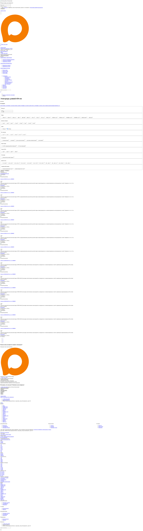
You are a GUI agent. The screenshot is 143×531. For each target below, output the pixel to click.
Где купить (5, 86)
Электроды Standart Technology (8, 59)
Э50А (1, 459)
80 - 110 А (2, 473)
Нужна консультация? (4, 55)
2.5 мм (1, 467)
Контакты (4, 87)
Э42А (1, 460)
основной (2, 480)
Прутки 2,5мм (5, 71)
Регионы (52, 426)
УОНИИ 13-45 (38, 105)
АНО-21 (17, 105)
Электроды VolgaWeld (7, 60)
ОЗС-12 (33, 105)
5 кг (1, 445)
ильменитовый (3, 479)
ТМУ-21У (58, 105)
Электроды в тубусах (7, 61)
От (2, 110)
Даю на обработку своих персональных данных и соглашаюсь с (22, 7)
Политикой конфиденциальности (36, 7)
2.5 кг (1, 446)
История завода (8, 76)
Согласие (5, 7)
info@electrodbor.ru (4, 51)
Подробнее (2, 185)
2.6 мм (1, 469)
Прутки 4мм (5, 73)
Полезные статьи (8, 82)
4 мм (1, 464)
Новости (4, 84)
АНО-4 (28, 105)
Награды (6, 80)
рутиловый (2, 478)
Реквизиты (7, 77)
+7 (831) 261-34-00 (3, 377)
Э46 (1, 457)
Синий (1, 441)
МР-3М (54, 105)
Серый (1, 442)
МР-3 (1, 105)
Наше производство (9, 81)
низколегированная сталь (5, 439)
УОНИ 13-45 (9, 105)
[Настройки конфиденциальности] (0, 530)
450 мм (1, 453)
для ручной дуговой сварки (5, 434)
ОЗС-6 (44, 105)
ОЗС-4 (42, 105)
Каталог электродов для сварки (9, 94)
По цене (7, 173)
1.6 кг (1, 448)
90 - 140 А (2, 472)
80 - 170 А (2, 471)
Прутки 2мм (5, 70)
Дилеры (52, 425)
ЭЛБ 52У (13, 105)
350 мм (1, 454)
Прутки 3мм (5, 72)
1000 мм (2, 455)
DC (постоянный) (3, 437)
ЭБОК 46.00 (48, 105)
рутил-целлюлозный (4, 477)
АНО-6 (30, 105)
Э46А (1, 461)
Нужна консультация (4, 379)
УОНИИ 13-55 (24, 105)
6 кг (1, 450)
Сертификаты (7, 78)
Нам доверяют (7, 83)
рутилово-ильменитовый (5, 481)
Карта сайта (101, 426)
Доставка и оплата (8, 79)
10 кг (1, 447)
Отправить (2, 8)
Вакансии (4, 85)
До (2, 111)
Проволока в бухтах (6, 66)
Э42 (1, 458)
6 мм (1, 466)
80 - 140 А (2, 474)
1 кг (1, 444)
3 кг (1, 451)
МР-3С (20, 105)
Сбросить (2, 170)
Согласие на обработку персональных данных (42, 429)
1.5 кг (1, 449)
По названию (3, 173)
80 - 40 (1, 475)
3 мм (1, 463)
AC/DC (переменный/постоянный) (7, 436)
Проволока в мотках (6, 65)
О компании (5, 75)
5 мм (1, 465)
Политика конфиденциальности (41, 428)
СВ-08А (51, 105)
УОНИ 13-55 (4, 105)
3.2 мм (1, 468)
